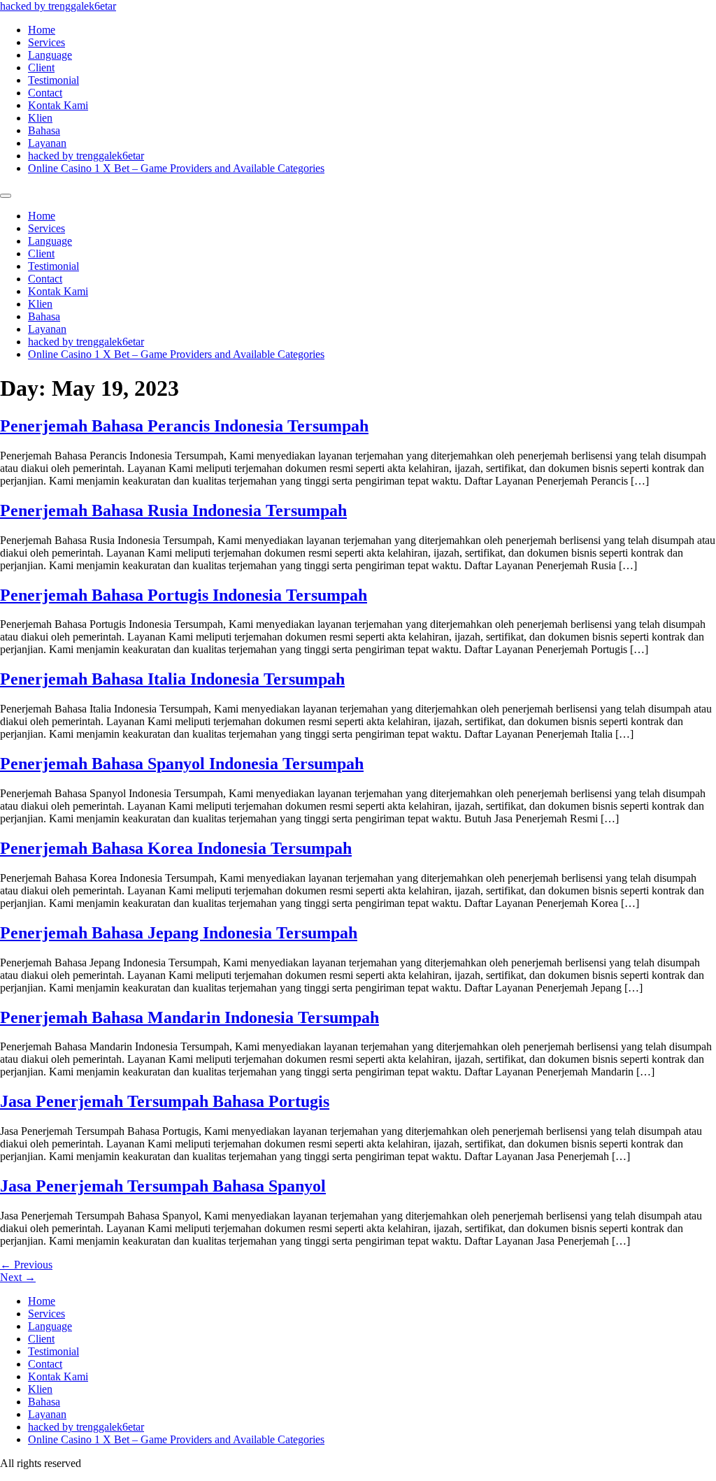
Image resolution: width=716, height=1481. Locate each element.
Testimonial (53, 80)
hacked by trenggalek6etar (58, 6)
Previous (26, 1265)
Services (46, 42)
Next (18, 1277)
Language (50, 55)
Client (41, 67)
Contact (45, 93)
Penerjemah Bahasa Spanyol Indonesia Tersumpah (182, 763)
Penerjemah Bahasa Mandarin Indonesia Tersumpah (189, 1017)
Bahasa (44, 130)
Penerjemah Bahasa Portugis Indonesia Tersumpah (183, 595)
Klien (40, 118)
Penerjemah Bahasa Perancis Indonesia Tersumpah (184, 426)
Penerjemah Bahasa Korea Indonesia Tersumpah (176, 848)
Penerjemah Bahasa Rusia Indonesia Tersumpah (173, 510)
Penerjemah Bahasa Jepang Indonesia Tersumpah (178, 933)
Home (41, 30)
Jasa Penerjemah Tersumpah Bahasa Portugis (164, 1101)
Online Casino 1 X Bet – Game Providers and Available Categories (176, 168)
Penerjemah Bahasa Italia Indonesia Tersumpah (172, 679)
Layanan (47, 143)
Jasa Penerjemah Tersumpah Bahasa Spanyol (163, 1186)
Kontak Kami (58, 105)
